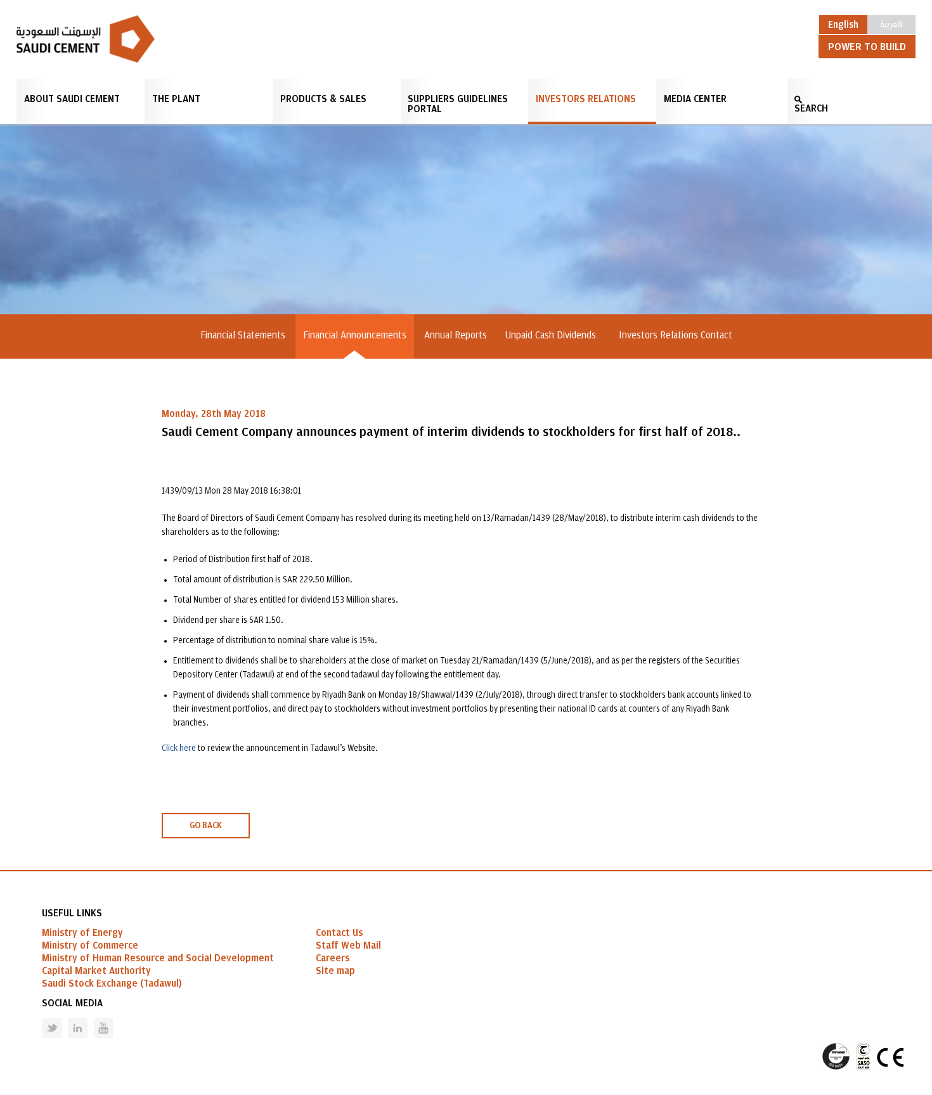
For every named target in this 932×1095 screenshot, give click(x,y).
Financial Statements (242, 335)
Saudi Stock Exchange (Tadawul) (112, 983)
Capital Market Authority (96, 971)
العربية (891, 23)
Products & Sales (323, 99)
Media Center (695, 99)
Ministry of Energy (82, 933)
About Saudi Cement (72, 99)
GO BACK (206, 825)
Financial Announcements (354, 335)
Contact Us (339, 933)
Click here (179, 748)
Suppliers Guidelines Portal (458, 104)
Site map (335, 971)
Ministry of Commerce (90, 945)
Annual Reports (455, 335)
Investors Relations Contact (675, 335)
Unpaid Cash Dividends (553, 335)
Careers (332, 958)
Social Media (72, 1003)
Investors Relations (586, 99)
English (843, 25)
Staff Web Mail (348, 945)
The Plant (176, 99)
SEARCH (811, 108)
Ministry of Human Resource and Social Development (158, 958)
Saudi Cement (85, 39)
